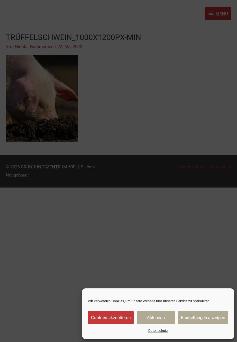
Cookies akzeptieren (111, 317)
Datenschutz (158, 331)
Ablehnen (156, 317)
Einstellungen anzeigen (203, 317)
